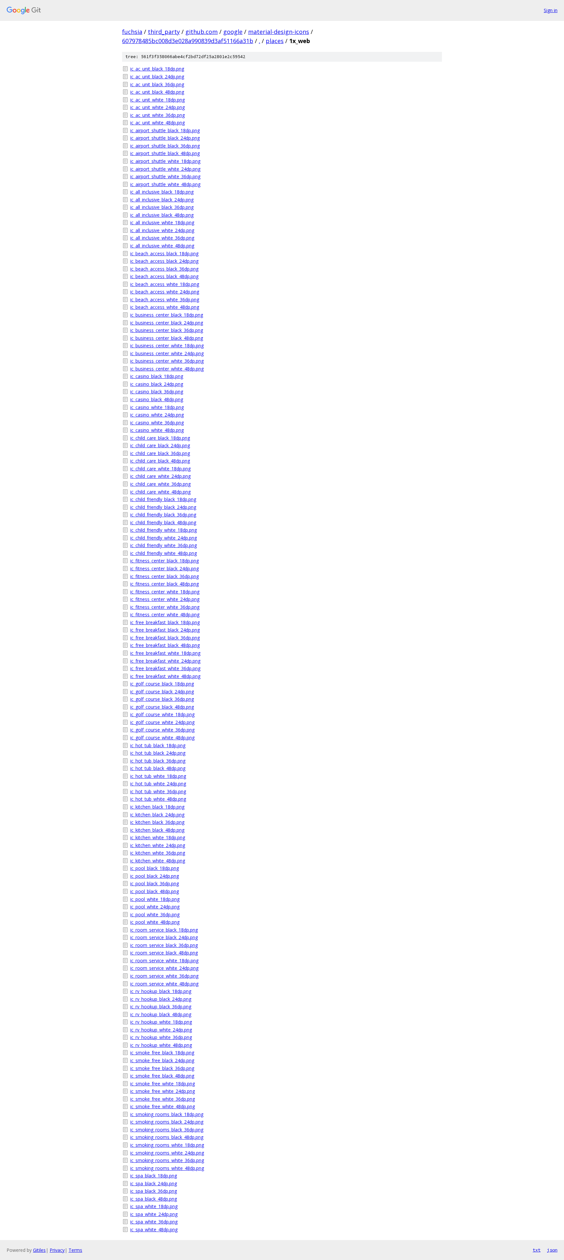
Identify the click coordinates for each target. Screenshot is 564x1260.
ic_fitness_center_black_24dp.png (164, 568)
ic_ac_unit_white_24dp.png (157, 107)
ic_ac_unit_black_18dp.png (157, 69)
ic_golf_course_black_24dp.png (162, 691)
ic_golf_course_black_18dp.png (162, 684)
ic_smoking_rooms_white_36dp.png (167, 1160)
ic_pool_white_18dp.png (155, 899)
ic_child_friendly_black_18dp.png (163, 499)
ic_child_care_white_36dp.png (160, 484)
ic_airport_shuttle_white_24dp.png (165, 169)
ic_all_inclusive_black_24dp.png (162, 200)
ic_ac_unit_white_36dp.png (157, 115)
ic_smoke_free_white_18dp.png (162, 1083)
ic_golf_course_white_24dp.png (162, 722)
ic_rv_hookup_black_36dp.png (160, 1006)
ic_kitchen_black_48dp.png (157, 830)
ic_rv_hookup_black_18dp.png (160, 991)
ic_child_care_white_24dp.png (160, 476)
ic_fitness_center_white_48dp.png (164, 614)
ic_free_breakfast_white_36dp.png (165, 668)
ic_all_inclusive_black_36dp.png (162, 207)
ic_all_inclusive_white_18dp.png (162, 222)
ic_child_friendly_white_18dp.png (163, 530)
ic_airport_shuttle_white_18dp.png (165, 161)
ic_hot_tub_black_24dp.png (157, 753)
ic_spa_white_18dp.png (154, 1206)
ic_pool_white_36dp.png (155, 914)
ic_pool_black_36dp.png (154, 883)
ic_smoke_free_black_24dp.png (162, 1060)
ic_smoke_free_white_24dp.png (162, 1091)
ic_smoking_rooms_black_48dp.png (166, 1137)
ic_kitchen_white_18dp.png (157, 837)
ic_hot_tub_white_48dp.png (158, 799)
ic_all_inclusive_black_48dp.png (162, 215)
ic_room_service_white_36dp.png (164, 976)
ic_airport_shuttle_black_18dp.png (165, 130)
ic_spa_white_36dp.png (154, 1222)
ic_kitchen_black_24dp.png (157, 814)
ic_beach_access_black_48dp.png (164, 276)
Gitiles (39, 1250)
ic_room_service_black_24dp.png (164, 937)
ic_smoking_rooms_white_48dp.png (167, 1168)
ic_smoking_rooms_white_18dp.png (167, 1145)
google (233, 32)
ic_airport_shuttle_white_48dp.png (165, 184)
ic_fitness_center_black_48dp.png (164, 584)
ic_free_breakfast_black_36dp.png (165, 638)
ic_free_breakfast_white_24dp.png (165, 661)
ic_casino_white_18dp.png (157, 407)
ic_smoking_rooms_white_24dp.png (167, 1153)
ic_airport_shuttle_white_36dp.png (165, 176)
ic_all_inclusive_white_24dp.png (162, 230)
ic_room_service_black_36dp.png (164, 945)
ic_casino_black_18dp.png (156, 376)
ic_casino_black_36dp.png (156, 391)
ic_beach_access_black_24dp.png (164, 261)
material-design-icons (278, 32)
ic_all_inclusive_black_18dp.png (162, 192)
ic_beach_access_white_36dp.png (164, 299)
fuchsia (132, 32)
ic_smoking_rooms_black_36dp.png (166, 1129)
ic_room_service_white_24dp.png (164, 968)
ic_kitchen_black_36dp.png (157, 822)
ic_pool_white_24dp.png (155, 907)
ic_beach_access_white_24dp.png (164, 292)
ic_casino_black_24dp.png (156, 384)
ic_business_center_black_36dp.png (166, 330)
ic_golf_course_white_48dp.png (162, 737)
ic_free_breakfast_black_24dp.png (165, 630)
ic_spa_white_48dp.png (154, 1229)
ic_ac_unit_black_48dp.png (157, 92)
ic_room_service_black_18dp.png (164, 930)
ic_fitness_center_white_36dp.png (164, 607)
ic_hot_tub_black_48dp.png (157, 768)
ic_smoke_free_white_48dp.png (162, 1106)
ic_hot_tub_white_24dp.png (158, 783)
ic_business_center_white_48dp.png (167, 369)
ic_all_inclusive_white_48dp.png (162, 246)
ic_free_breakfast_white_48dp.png (165, 676)
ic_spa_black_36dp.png (153, 1191)
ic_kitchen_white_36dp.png (157, 853)
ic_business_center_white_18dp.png (167, 345)
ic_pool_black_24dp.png (154, 876)
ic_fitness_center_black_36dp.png (164, 576)
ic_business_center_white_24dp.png (167, 353)
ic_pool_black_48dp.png (154, 891)
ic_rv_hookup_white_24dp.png (161, 1030)
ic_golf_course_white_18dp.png (162, 714)
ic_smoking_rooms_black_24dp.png (166, 1122)
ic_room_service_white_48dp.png (164, 984)
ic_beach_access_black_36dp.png (164, 269)
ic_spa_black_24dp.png (153, 1183)
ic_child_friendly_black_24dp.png (163, 507)
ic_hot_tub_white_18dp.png (158, 776)
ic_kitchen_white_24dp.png (157, 845)
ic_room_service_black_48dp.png (164, 953)
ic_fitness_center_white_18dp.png (164, 592)
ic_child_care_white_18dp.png (160, 468)
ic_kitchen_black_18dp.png (157, 807)
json (552, 1250)
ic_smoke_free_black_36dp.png (162, 1068)
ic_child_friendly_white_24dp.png (163, 538)
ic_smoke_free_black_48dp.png (162, 1076)
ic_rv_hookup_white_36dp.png (161, 1037)
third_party (164, 32)
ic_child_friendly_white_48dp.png (163, 553)
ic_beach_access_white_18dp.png (164, 284)
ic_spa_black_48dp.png (153, 1199)
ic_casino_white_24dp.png (157, 415)
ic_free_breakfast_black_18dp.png (165, 622)
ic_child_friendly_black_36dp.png (163, 515)
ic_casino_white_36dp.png (157, 422)
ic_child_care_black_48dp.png (160, 461)
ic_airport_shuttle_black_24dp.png (165, 138)
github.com (201, 32)
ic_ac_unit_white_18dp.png (157, 100)
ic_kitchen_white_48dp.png (157, 861)
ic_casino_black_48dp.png (156, 399)
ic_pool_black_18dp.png (154, 868)
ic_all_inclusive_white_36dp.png (162, 238)
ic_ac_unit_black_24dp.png (157, 76)
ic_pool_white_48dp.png (155, 922)
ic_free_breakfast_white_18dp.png (165, 653)
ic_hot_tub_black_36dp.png (157, 761)
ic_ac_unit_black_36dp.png (157, 84)
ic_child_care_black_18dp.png (160, 438)
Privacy (57, 1250)
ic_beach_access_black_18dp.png (164, 253)
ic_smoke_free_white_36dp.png (162, 1099)
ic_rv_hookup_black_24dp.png (160, 999)
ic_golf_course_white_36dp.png (162, 730)
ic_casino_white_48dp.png (157, 430)
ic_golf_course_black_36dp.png (162, 699)
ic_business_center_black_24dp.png (166, 323)
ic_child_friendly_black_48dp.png (163, 522)
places (275, 41)
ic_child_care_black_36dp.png (160, 453)
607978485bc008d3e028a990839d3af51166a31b (187, 41)
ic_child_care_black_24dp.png (160, 445)
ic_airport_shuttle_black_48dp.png (165, 153)
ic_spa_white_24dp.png (154, 1214)
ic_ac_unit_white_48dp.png (157, 122)
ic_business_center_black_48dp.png (166, 338)
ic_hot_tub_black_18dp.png (157, 745)
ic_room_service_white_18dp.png (164, 960)
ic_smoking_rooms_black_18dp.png (166, 1114)
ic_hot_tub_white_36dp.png (158, 791)
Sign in (550, 10)
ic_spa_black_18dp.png (153, 1176)
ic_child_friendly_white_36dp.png (163, 545)
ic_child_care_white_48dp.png (160, 492)
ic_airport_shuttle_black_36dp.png (165, 146)
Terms (75, 1250)
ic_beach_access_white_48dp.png (164, 307)
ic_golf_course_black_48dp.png (162, 707)
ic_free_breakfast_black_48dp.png (165, 645)
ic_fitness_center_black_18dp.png (164, 561)
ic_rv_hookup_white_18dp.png (161, 1022)
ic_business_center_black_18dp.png (166, 315)
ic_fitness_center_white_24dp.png (164, 599)
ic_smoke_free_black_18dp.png (162, 1052)
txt (536, 1250)
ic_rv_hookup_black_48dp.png (160, 1014)
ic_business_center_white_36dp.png (167, 361)
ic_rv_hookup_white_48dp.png (161, 1045)
